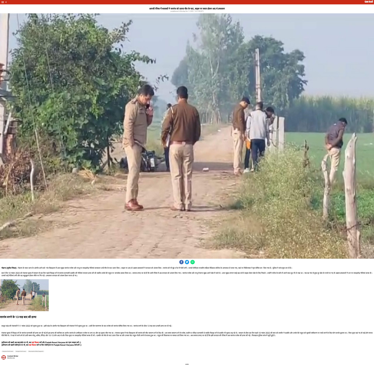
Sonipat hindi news (21, 351)
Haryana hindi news (7, 351)
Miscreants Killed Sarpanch (36, 351)
